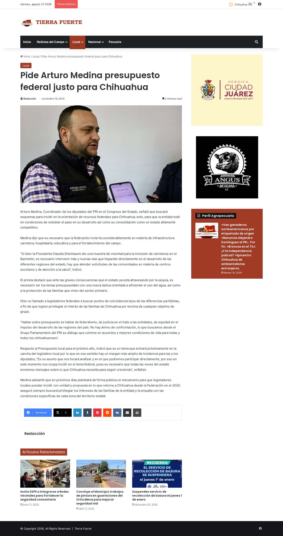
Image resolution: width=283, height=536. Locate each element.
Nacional (94, 42)
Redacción (29, 98)
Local (76, 42)
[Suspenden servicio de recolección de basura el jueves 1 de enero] (157, 474)
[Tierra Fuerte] (52, 22)
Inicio (27, 42)
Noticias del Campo (50, 42)
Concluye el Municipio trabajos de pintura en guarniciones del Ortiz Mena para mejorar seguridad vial (99, 498)
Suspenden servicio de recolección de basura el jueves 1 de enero (157, 496)
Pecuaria (115, 42)
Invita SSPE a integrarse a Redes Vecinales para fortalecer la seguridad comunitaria (44, 496)
